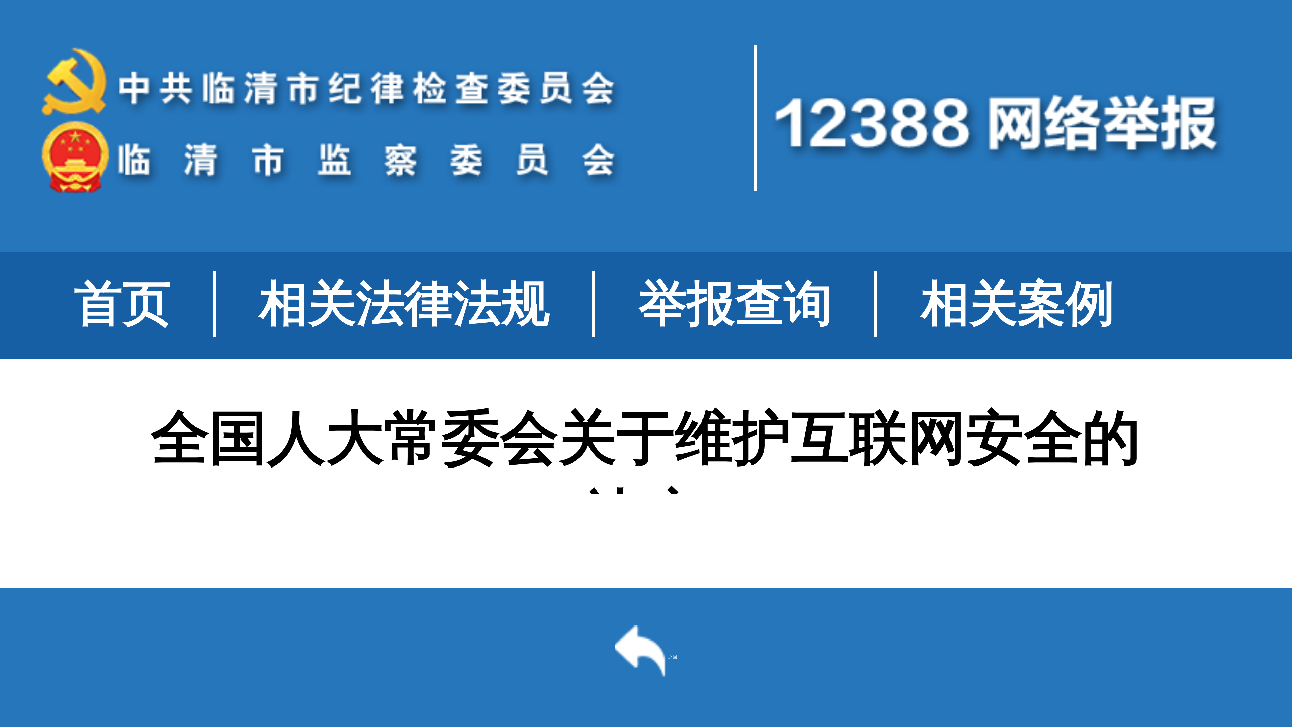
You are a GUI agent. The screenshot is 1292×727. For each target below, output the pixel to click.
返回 (672, 657)
